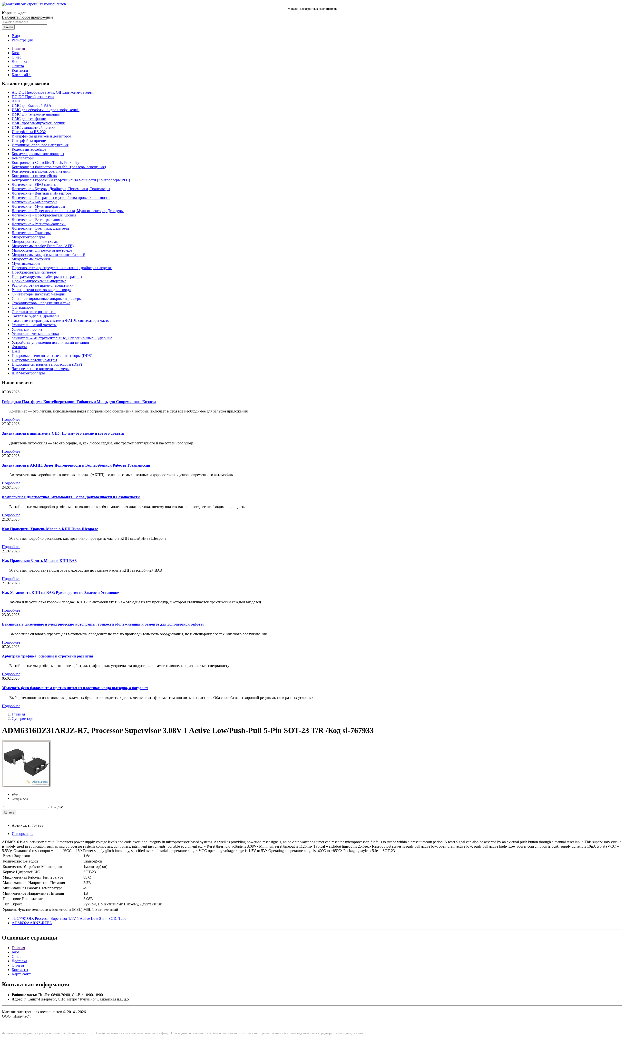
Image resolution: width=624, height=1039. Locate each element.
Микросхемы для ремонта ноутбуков (42, 250)
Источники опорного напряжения (40, 145)
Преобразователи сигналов (34, 272)
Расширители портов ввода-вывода (41, 290)
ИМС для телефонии (29, 119)
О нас (16, 57)
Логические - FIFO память (34, 184)
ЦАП (16, 351)
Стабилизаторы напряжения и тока (41, 303)
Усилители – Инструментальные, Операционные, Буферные (62, 338)
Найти (8, 27)
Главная (18, 48)
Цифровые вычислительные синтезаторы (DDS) (52, 355)
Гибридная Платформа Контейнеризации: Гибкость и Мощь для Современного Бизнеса (79, 402)
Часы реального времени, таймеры (40, 369)
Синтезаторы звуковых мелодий (38, 294)
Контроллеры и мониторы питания (41, 171)
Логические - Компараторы (34, 202)
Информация (22, 834)
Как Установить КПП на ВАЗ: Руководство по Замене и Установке (60, 592)
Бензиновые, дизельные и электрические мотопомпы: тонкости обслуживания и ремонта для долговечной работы (103, 624)
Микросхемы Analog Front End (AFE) (43, 246)
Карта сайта (21, 75)
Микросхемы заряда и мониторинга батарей (48, 255)
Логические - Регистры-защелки (39, 224)
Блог (16, 53)
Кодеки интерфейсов (29, 149)
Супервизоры (23, 307)
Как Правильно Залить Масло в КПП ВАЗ (39, 561)
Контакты (20, 70)
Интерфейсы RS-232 (29, 132)
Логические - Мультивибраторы (38, 206)
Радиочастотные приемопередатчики (43, 285)
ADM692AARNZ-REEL (32, 923)
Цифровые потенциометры (34, 360)
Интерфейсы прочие (29, 140)
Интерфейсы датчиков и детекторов (42, 136)
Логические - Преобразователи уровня (44, 215)
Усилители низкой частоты (34, 325)
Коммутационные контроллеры (38, 154)
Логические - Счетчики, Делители (40, 228)
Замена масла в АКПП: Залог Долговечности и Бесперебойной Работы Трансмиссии (76, 465)
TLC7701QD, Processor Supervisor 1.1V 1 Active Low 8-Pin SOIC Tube (69, 918)
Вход (16, 36)
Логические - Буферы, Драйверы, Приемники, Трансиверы (61, 189)
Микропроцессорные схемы (35, 241)
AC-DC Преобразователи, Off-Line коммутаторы (52, 92)
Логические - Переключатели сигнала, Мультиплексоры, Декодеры (68, 211)
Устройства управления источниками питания (50, 342)
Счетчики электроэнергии (34, 312)
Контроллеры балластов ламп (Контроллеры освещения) (59, 167)
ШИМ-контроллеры (28, 373)
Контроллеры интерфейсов (34, 176)
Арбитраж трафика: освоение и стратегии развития (47, 656)
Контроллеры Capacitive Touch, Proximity (45, 162)
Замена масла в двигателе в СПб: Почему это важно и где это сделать (63, 433)
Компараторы (23, 158)
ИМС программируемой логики (38, 123)
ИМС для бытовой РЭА (31, 105)
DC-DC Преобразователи (33, 97)
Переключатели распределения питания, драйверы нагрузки (62, 268)
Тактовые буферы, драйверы (35, 316)
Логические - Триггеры (31, 233)
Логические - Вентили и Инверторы (42, 193)
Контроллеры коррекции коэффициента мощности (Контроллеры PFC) (71, 180)
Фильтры (19, 347)
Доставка (19, 61)
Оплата (18, 66)
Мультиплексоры (26, 263)
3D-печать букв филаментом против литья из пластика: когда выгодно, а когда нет (75, 688)
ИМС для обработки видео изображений (45, 110)
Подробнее (11, 419)
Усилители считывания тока (35, 334)
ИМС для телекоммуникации (36, 114)
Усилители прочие (27, 329)
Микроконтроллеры (28, 237)
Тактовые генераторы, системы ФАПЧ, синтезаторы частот (61, 320)
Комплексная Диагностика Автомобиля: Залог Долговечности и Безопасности (71, 497)
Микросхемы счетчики (31, 259)
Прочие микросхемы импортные (39, 281)
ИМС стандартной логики (34, 127)
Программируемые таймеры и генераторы (47, 276)
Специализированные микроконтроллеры (47, 298)
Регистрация (22, 40)
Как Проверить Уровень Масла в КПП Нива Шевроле (50, 529)
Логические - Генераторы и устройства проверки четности (61, 198)
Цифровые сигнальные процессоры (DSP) (47, 364)
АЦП (16, 101)
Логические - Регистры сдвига (37, 219)
